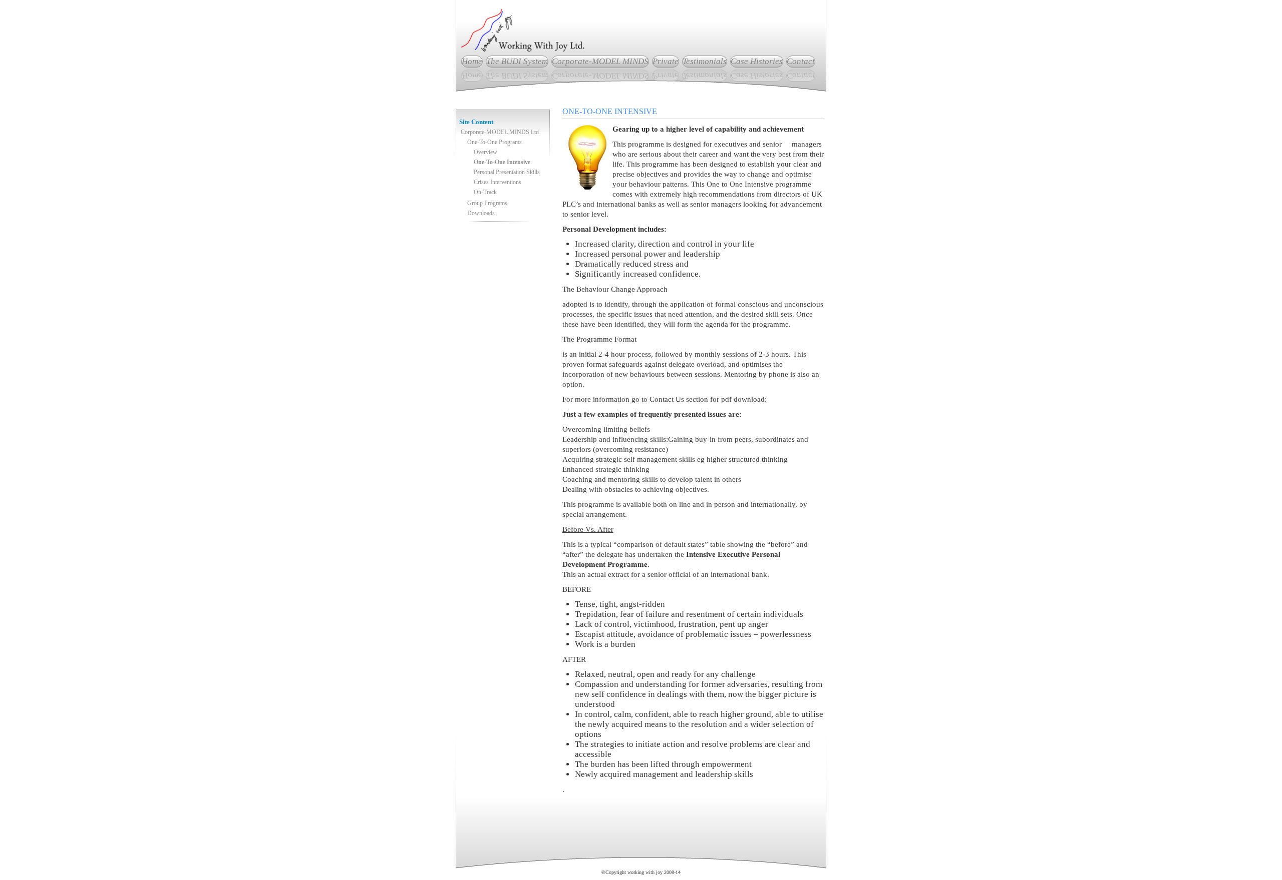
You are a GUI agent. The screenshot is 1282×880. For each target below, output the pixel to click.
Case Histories (757, 61)
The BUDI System (517, 61)
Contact (801, 61)
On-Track (485, 192)
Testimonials (705, 61)
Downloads (481, 213)
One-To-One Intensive (502, 162)
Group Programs (487, 203)
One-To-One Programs (494, 142)
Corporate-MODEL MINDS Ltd (500, 132)
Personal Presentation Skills (507, 172)
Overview (485, 152)
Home (472, 61)
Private (666, 61)
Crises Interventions (497, 182)
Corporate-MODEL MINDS (600, 61)
